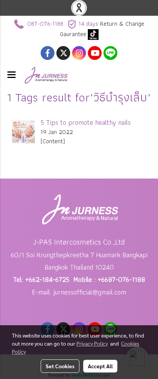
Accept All (100, 365)
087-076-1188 (45, 23)
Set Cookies (60, 365)
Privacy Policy (92, 343)
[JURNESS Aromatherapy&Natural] (93, 34)
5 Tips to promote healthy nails (86, 122)
